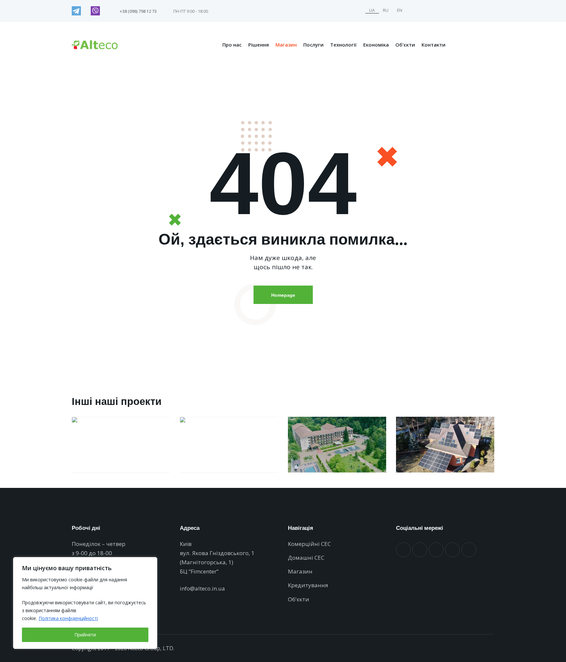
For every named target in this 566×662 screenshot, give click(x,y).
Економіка (376, 44)
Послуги (313, 44)
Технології (343, 44)
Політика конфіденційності (68, 618)
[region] (85, 603)
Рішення (258, 44)
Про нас (232, 44)
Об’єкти (405, 44)
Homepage (283, 295)
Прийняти (85, 635)
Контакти (433, 44)
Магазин (286, 44)
